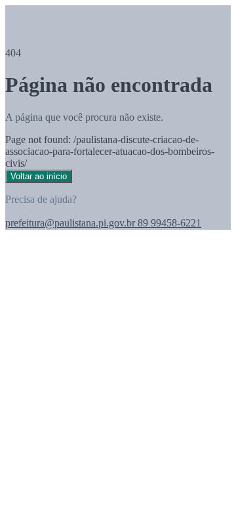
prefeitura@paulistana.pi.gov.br (70, 222)
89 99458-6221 (168, 222)
